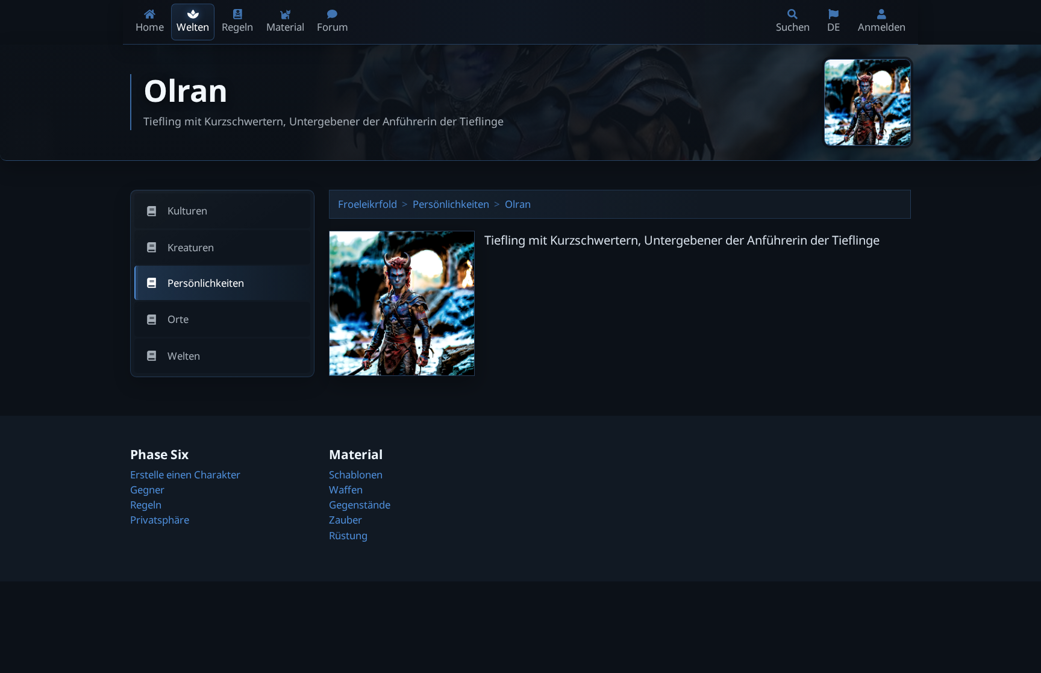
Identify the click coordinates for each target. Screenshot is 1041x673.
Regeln (145, 505)
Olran (518, 204)
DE (833, 27)
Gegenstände (359, 505)
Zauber (345, 520)
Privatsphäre (159, 520)
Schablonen (356, 474)
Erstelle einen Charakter (185, 474)
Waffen (346, 489)
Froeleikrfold (367, 204)
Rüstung (348, 535)
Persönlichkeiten (451, 204)
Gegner (147, 489)
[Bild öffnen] (867, 102)
